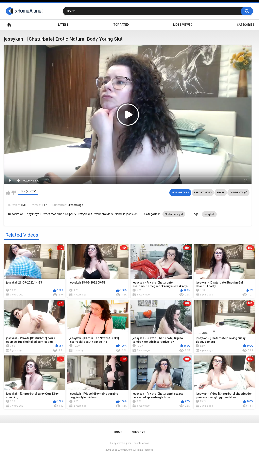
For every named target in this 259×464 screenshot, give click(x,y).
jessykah (209, 214)
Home (9, 25)
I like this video (8, 193)
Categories (245, 24)
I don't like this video (13, 193)
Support (138, 432)
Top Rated (121, 24)
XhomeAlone (125, 449)
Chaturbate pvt (174, 214)
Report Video (203, 192)
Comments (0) (238, 192)
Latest (63, 24)
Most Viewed (182, 24)
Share (221, 192)
